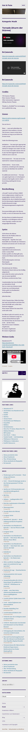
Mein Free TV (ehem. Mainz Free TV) (14, 429)
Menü (23, 5)
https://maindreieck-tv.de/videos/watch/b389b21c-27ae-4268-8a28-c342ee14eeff (13, 345)
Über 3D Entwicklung (10, 459)
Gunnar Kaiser (8, 418)
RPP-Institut (7, 433)
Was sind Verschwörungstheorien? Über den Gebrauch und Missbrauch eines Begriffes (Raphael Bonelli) (14, 639)
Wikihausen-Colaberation (11, 441)
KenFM (6, 414)
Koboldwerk (7, 552)
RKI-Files (6, 495)
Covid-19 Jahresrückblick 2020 (12, 612)
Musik (4, 707)
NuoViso (6, 416)
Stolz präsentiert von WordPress (16, 729)
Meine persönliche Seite (11, 455)
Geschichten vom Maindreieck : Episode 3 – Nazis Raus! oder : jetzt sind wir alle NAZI (14, 546)
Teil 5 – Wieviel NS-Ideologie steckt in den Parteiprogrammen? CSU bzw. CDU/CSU (15, 483)
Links (3, 721)
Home (4, 703)
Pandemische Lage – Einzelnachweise (15, 570)
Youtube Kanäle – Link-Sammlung (13, 437)
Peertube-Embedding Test (11, 608)
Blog (3, 717)
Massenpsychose (9, 507)
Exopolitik (7, 423)
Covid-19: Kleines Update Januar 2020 (14, 598)
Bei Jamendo (7, 463)
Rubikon (6, 425)
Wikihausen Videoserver (11, 439)
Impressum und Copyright (9, 724)
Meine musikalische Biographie (13, 461)
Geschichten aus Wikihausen (12, 420)
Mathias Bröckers (9, 431)
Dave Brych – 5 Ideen (10, 435)
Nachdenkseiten (8, 427)
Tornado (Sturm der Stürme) (12, 511)
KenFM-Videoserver (9, 443)
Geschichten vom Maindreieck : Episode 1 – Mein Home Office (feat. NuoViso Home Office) (14, 537)
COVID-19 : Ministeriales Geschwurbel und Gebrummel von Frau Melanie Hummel (14, 625)
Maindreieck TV (8, 408)
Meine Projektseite (9, 457)
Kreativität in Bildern (8, 710)
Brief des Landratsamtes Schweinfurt (14, 503)
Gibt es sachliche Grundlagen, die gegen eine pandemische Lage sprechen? (13, 564)
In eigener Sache (8, 515)
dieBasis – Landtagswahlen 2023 (13, 499)
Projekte (10, 366)
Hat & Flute (7, 5)
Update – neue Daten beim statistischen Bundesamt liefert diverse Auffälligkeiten (13, 592)
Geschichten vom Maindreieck (11, 714)
